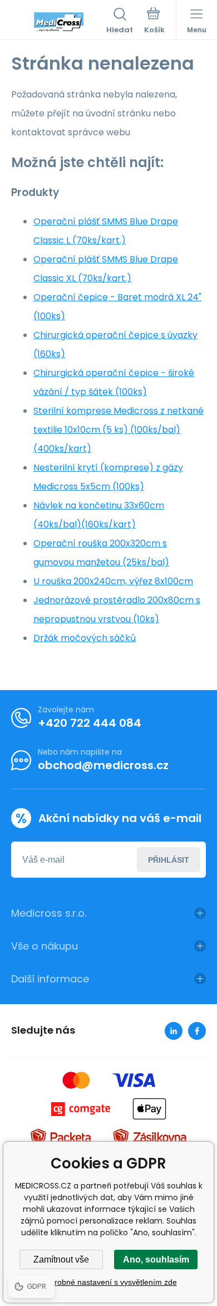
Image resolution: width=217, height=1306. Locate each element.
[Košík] (154, 22)
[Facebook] (197, 1031)
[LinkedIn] (174, 1031)
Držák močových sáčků (84, 638)
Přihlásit (168, 859)
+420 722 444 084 (89, 723)
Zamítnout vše (61, 1259)
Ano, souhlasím (156, 1259)
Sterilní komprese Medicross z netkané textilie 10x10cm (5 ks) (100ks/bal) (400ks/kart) (118, 429)
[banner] (58, 22)
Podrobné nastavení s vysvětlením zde (109, 1282)
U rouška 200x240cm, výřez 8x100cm (113, 581)
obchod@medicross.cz (103, 765)
